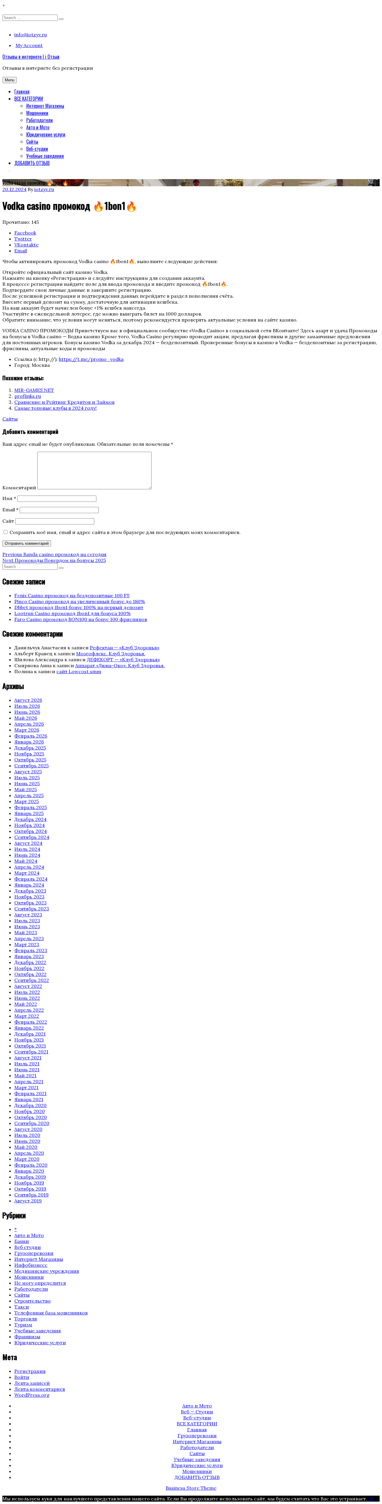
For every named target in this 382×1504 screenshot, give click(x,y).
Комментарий (19, 488)
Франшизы (27, 1337)
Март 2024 (26, 873)
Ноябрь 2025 (29, 754)
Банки (21, 1241)
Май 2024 (25, 861)
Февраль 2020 (30, 1165)
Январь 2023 (29, 956)
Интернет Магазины (45, 105)
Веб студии (27, 1247)
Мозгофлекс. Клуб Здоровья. (110, 653)
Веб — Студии (197, 1412)
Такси (21, 1307)
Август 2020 (28, 1129)
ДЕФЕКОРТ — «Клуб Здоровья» (123, 659)
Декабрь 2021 (30, 1034)
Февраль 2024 (30, 879)
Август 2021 (27, 1058)
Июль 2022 (27, 992)
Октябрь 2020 (30, 1117)
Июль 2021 (26, 1064)
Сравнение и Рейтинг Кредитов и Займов (64, 402)
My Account (29, 45)
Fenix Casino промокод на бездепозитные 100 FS (72, 595)
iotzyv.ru (44, 189)
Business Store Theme (191, 1488)
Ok (370, 1499)
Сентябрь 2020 (31, 1123)
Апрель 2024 (29, 867)
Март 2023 (26, 944)
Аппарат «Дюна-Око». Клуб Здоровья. (120, 665)
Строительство (32, 1301)
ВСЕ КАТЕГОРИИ (28, 98)
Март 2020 (26, 1159)
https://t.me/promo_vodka (91, 359)
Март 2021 (26, 1087)
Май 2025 (25, 789)
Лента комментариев (39, 1389)
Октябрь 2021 (30, 1046)
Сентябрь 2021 (31, 1052)
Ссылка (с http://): (36, 359)
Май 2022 (25, 1004)
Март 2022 (26, 1016)
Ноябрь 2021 (29, 1040)
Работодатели (39, 120)
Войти (21, 1377)
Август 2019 (28, 1201)
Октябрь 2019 (30, 1189)
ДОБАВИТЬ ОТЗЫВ (32, 163)
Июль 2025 (27, 777)
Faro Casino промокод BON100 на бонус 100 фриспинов (80, 619)
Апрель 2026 (29, 724)
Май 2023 (25, 932)
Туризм (23, 1325)
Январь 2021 (28, 1099)
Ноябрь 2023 (29, 897)
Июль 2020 (27, 1135)
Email (10, 510)
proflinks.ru (27, 396)
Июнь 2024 (27, 855)
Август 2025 (28, 771)
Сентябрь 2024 (31, 837)
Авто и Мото (37, 127)
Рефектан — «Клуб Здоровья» (124, 648)
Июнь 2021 (26, 1069)
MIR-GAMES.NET (34, 390)
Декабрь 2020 (30, 1105)
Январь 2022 (29, 1028)
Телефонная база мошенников (51, 1313)
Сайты (32, 141)
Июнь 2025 (27, 783)
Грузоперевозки (33, 1253)
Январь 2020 (29, 1171)
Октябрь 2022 (30, 974)
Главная (22, 91)
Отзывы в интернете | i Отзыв (30, 56)
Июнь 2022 (27, 998)
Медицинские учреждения (46, 1271)
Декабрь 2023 (30, 891)
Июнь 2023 (27, 926)
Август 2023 (28, 915)
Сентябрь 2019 (31, 1195)
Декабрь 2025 (30, 748)
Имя (9, 498)
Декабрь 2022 (30, 962)
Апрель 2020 (29, 1153)
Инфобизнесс (30, 1265)
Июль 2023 (27, 920)
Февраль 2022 (30, 1022)
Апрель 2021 (28, 1081)
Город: (22, 365)
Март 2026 (26, 730)
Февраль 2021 (30, 1093)
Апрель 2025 (29, 795)
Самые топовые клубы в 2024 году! (55, 408)
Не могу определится (40, 1283)
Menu (9, 80)
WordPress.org (32, 1395)
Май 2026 (25, 718)
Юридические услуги (45, 134)
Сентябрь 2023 (31, 909)
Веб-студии (37, 148)
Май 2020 (25, 1147)
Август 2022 (28, 986)
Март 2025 (26, 801)
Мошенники (37, 113)
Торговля (25, 1319)
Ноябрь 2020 (29, 1111)
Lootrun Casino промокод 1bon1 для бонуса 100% (72, 613)
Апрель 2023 (29, 938)
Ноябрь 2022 (29, 968)
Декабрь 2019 (30, 1177)
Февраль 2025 (30, 807)
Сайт (8, 521)
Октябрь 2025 (30, 760)
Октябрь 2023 (30, 903)
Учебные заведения (45, 155)
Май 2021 (25, 1075)
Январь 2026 (29, 742)
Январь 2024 (29, 885)
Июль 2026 (27, 706)
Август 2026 (28, 700)
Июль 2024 (27, 849)
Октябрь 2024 (30, 831)
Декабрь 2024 (30, 819)
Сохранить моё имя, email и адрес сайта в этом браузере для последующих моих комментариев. (125, 532)
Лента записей (32, 1383)
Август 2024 (28, 843)
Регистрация (30, 1371)
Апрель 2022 (29, 1010)
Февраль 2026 (30, 736)
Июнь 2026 (27, 712)
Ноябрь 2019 (29, 1183)
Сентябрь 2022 (31, 980)
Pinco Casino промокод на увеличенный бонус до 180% (79, 601)
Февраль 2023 (30, 950)
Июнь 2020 (27, 1141)
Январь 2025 (29, 813)
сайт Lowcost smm (78, 671)
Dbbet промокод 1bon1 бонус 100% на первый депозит (78, 607)
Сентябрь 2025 (31, 766)
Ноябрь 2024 (29, 825)
